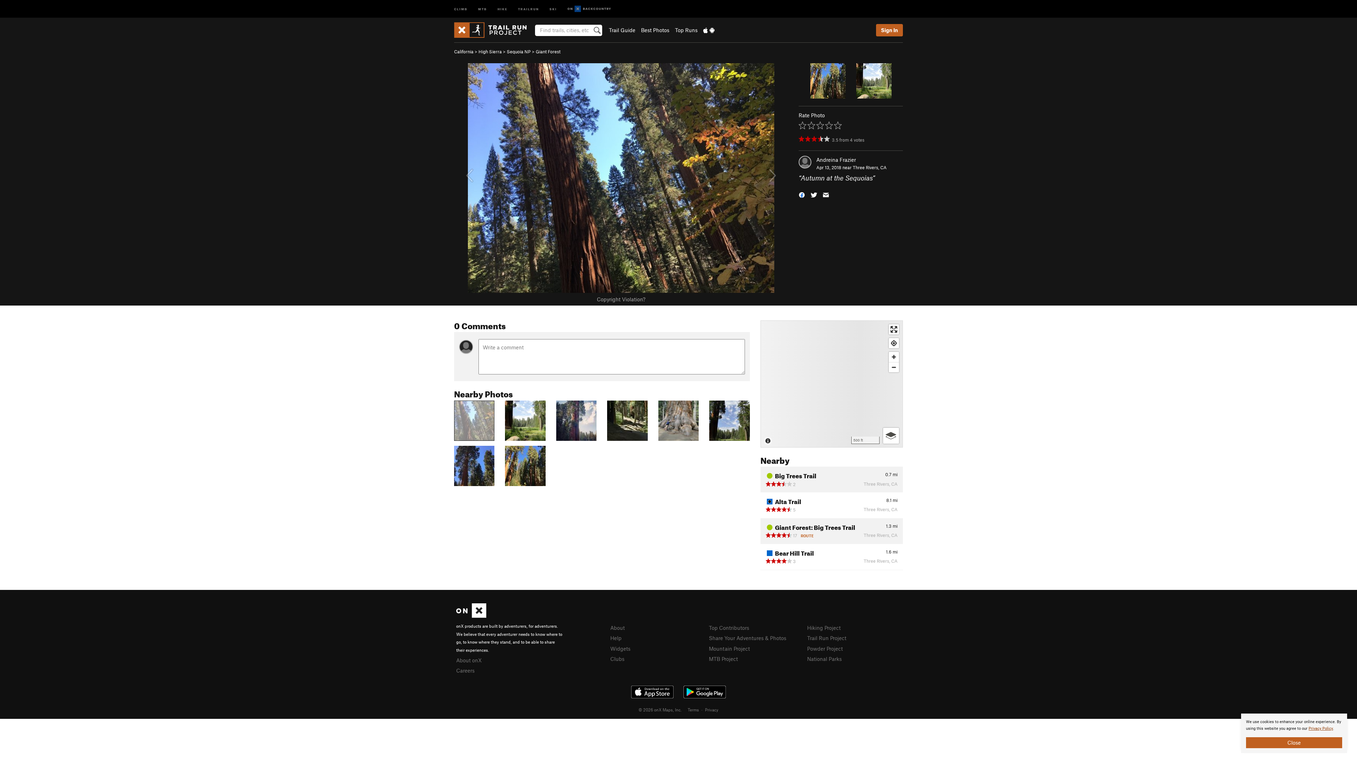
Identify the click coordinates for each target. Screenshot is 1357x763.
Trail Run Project (826, 638)
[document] (1294, 733)
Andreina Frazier (836, 159)
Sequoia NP (519, 51)
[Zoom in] (894, 357)
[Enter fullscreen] (894, 329)
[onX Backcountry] (589, 9)
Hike (502, 8)
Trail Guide (622, 30)
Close (1294, 742)
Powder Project (825, 648)
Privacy (711, 709)
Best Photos (655, 30)
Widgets (620, 648)
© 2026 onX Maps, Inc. (660, 709)
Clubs (617, 659)
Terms (693, 709)
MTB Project (723, 659)
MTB (482, 8)
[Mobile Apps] (709, 30)
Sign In (889, 30)
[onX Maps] (471, 616)
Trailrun (528, 8)
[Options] (891, 436)
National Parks (824, 659)
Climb (461, 8)
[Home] (494, 30)
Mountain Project (729, 648)
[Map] (832, 384)
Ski (553, 8)
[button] (802, 194)
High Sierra (490, 51)
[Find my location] (894, 343)
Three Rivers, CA (870, 167)
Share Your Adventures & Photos (747, 638)
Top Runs (686, 30)
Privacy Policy (1321, 728)
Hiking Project (824, 628)
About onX (469, 660)
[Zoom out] (894, 367)
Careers (465, 670)
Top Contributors (729, 628)
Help (616, 638)
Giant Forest (548, 51)
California (464, 51)
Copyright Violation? (621, 299)
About (617, 628)
